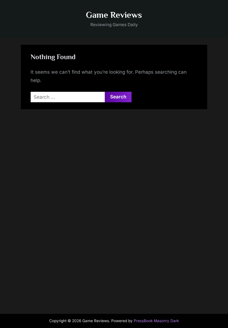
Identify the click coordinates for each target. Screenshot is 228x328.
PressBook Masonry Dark (156, 321)
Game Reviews (114, 15)
